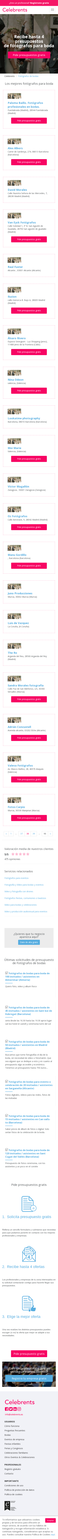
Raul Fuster (15, 267)
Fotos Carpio (16, 807)
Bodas (7, 1435)
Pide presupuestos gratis (29, 55)
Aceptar (50, 1520)
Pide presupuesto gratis (29, 1354)
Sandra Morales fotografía (26, 685)
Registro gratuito (12, 1469)
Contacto (8, 1473)
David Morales (17, 190)
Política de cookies (13, 1494)
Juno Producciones (20, 593)
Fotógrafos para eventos (16, 878)
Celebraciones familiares (16, 1452)
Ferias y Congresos (13, 1448)
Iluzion (12, 296)
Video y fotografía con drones (18, 891)
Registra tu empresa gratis (29, 1378)
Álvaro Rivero (17, 338)
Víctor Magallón (18, 486)
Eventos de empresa (14, 1439)
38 (27, 833)
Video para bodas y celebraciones (20, 904)
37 (21, 833)
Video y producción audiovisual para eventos (25, 911)
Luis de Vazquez (18, 623)
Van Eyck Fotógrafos (22, 222)
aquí (53, 1534)
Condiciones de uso (13, 1485)
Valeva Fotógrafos (20, 765)
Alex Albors (15, 148)
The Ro (12, 652)
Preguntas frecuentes (14, 1430)
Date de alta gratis (29, 942)
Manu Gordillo (17, 555)
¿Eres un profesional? (29, 2)
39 (34, 833)
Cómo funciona (11, 1426)
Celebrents (9, 76)
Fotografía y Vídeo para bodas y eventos (24, 884)
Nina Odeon (15, 379)
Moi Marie (14, 448)
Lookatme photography (24, 418)
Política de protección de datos (19, 1489)
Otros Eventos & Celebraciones (19, 1457)
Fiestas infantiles (12, 1443)
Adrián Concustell (19, 727)
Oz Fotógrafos (17, 516)
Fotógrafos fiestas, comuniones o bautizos (25, 898)
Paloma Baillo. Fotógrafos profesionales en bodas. (25, 104)
